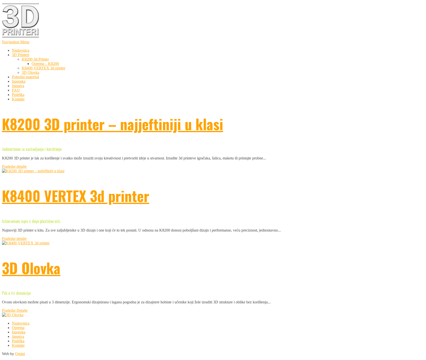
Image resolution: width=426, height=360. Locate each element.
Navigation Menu (15, 42)
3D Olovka (30, 72)
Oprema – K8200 (45, 64)
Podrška (18, 95)
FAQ (16, 90)
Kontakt (18, 99)
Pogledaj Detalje (15, 310)
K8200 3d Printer (35, 59)
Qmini (20, 354)
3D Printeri (20, 55)
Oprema (18, 328)
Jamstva (18, 86)
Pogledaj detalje (14, 166)
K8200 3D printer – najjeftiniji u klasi (112, 123)
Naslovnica (20, 50)
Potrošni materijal (25, 77)
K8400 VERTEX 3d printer (43, 68)
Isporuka (18, 81)
